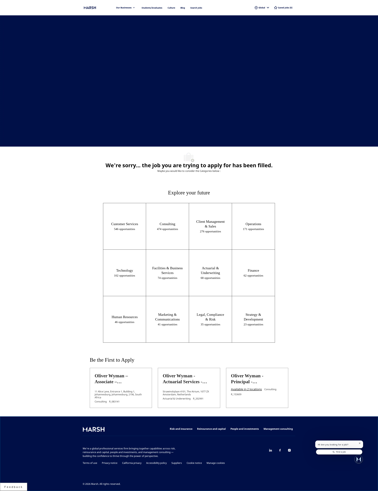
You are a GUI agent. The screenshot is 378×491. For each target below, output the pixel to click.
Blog (182, 7)
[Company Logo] (98, 7)
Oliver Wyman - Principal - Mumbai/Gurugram (251, 379)
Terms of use (90, 463)
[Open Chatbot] (358, 459)
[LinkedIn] (270, 450)
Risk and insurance (181, 428)
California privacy (131, 463)
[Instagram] (289, 450)
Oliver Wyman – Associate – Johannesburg (111, 379)
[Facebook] (280, 450)
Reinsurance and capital (211, 428)
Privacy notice (109, 463)
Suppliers (176, 463)
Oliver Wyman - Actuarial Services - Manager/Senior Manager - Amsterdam (185, 379)
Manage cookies (216, 463)
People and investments (244, 428)
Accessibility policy (156, 463)
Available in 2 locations (246, 389)
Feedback (13, 487)
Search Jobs (196, 7)
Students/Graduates (152, 7)
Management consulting (278, 428)
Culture (171, 7)
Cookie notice (194, 463)
